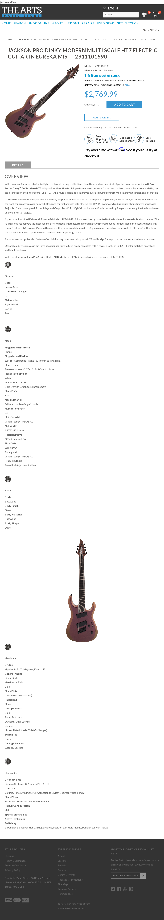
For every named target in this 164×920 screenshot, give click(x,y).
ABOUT (57, 23)
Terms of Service (67, 889)
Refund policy (65, 893)
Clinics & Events (66, 874)
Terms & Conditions (15, 865)
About (61, 855)
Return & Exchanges (16, 860)
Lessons (62, 860)
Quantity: (89, 104)
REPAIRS (88, 23)
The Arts (22, 11)
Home (8, 39)
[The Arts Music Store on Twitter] (113, 890)
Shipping (9, 855)
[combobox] (121, 14)
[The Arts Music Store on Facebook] (119, 890)
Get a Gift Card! (152, 30)
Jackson (23, 39)
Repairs (62, 870)
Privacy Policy (12, 870)
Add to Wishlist (102, 117)
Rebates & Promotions (70, 879)
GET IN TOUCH (128, 23)
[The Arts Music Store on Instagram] (131, 890)
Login (113, 8)
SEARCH (20, 23)
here (127, 84)
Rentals (62, 865)
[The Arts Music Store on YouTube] (125, 890)
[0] (155, 16)
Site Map (63, 884)
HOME (6, 23)
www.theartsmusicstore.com (71, 908)
